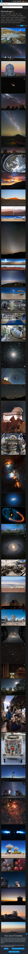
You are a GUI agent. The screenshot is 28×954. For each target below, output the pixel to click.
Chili (20, 13)
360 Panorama (9, 13)
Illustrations (23, 17)
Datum (25, 25)
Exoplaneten (20, 15)
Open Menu (5, 4)
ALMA (14, 13)
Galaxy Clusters (15, 17)
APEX (17, 13)
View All (2, 13)
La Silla (2, 19)
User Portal (19, 1)
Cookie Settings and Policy (14, 951)
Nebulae (7, 19)
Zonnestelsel (21, 20)
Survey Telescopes (16, 22)
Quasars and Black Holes (11, 20)
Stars (9, 22)
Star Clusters (4, 22)
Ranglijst (21, 25)
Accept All (6, 948)
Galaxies (8, 17)
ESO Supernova (13, 15)
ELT (7, 15)
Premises (3, 20)
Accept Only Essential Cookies (18, 948)
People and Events (19, 19)
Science (14, 1)
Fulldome (3, 17)
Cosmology (3, 15)
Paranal (12, 19)
